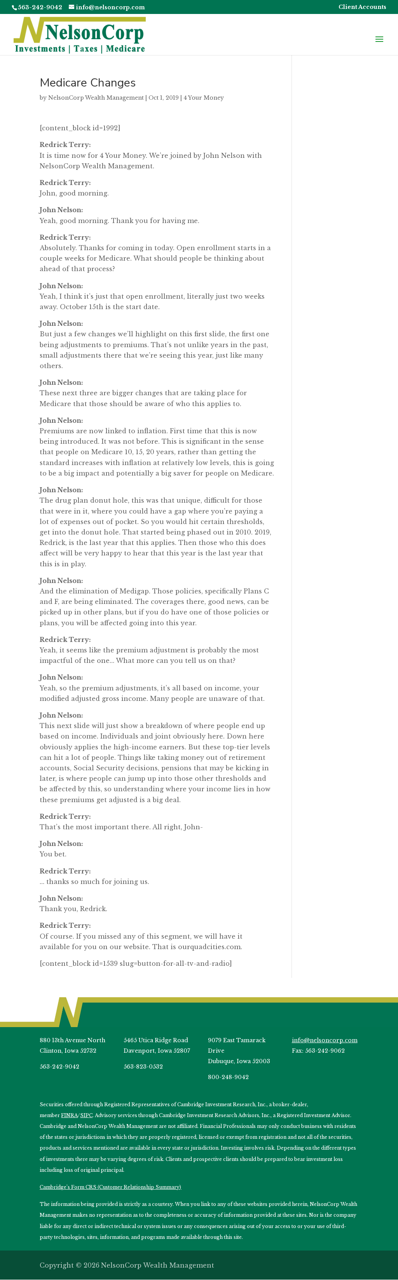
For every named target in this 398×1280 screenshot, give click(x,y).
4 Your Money (203, 97)
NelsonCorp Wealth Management (96, 97)
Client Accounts (362, 7)
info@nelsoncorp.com (325, 1040)
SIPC (86, 1115)
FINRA (69, 1115)
